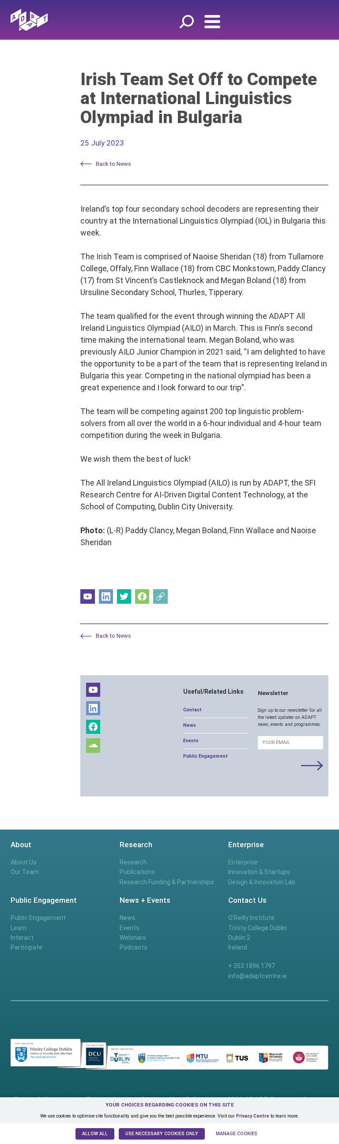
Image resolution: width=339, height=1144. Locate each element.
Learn (18, 927)
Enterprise (243, 862)
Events (191, 741)
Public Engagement (205, 756)
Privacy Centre (252, 1116)
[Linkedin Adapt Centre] (106, 596)
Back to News (113, 164)
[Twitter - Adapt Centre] (124, 596)
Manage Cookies (236, 1134)
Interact (22, 937)
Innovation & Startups (259, 871)
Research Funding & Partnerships (167, 882)
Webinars (133, 937)
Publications (137, 871)
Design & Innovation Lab (261, 882)
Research (133, 862)
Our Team (25, 871)
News (189, 725)
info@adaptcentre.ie (257, 976)
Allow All (95, 1134)
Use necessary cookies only (161, 1134)
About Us (24, 862)
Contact (192, 710)
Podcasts (133, 947)
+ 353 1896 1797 (251, 965)
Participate (26, 947)
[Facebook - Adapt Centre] (142, 596)
